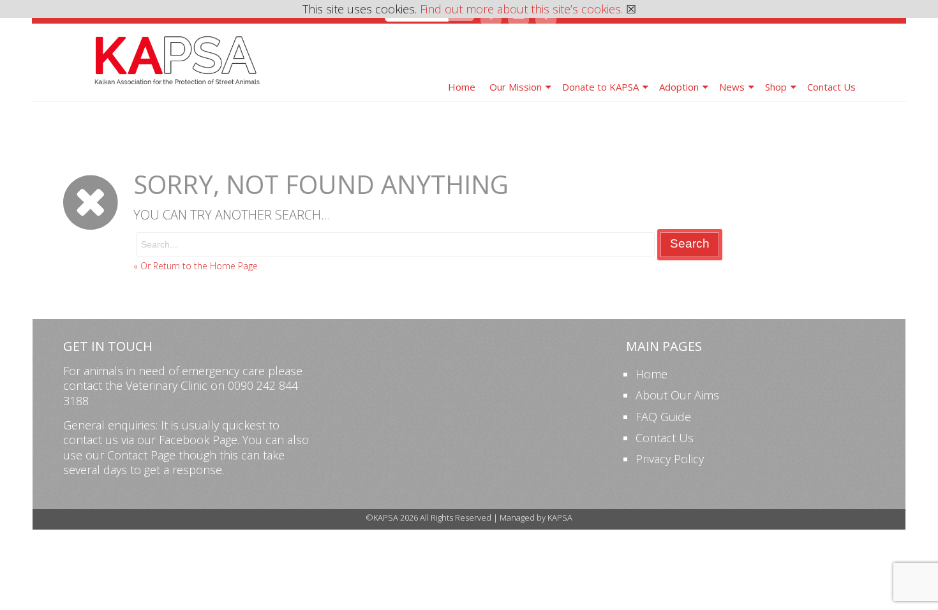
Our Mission (515, 86)
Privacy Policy (670, 458)
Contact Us (831, 86)
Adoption (679, 86)
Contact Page (141, 455)
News (732, 86)
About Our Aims (677, 395)
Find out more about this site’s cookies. (521, 9)
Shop (776, 86)
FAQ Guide (663, 416)
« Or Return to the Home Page (195, 266)
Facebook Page (198, 439)
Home (461, 86)
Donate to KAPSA (600, 86)
